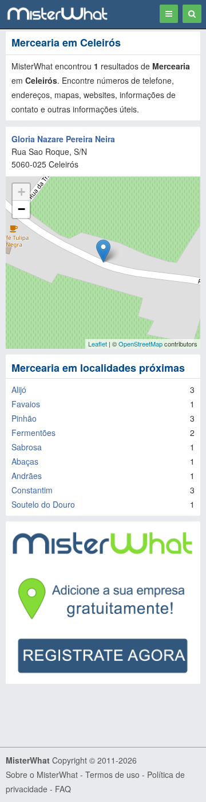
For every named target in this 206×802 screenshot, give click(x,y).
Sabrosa (26, 447)
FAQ (63, 789)
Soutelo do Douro (43, 504)
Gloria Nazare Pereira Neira (63, 139)
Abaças (24, 461)
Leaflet (97, 343)
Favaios (25, 404)
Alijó (18, 389)
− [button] (21, 209)
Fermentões (33, 432)
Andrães (26, 475)
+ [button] (21, 192)
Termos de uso (112, 774)
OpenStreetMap (140, 343)
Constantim (32, 490)
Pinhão (24, 418)
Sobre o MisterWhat (42, 774)
